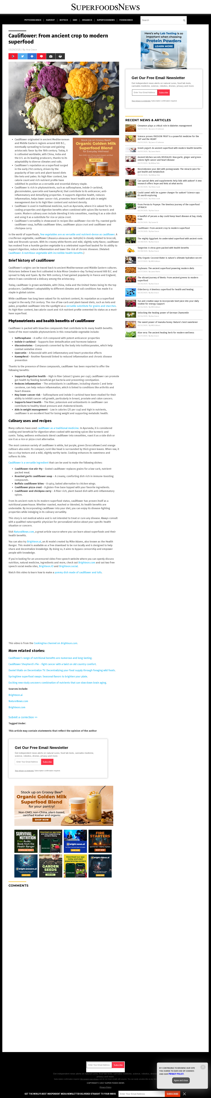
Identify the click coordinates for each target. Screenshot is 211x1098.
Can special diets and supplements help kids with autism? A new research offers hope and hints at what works (170, 182)
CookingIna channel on (55, 643)
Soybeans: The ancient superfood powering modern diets (166, 268)
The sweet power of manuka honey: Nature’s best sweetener (168, 322)
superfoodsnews (106, 20)
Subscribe (172, 1093)
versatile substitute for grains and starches (91, 306)
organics (87, 20)
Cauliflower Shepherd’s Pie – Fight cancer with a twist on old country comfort (52, 664)
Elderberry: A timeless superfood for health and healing (166, 289)
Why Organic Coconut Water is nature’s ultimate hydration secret (170, 258)
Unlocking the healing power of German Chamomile (163, 312)
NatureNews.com (18, 701)
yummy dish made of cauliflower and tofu (78, 572)
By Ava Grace (154, 211)
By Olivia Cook (154, 187)
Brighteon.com (86, 562)
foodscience (126, 20)
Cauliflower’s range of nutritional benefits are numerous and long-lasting (50, 658)
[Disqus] (63, 928)
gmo (75, 20)
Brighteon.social (68, 566)
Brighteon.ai (34, 541)
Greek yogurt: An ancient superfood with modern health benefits (170, 148)
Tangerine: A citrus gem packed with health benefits (163, 248)
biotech (64, 20)
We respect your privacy (89, 1079)
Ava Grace (31, 49)
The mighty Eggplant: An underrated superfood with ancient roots (170, 238)
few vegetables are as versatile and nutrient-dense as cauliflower (77, 234)
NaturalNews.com (24, 531)
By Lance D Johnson (156, 129)
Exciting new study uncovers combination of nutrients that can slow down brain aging (57, 682)
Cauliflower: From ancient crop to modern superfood (164, 228)
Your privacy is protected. (24, 771)
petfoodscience (32, 20)
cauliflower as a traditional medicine (58, 428)
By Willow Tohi (154, 163)
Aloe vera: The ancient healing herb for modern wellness (166, 332)
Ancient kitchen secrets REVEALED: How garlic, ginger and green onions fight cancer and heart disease (169, 158)
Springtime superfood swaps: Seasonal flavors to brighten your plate (47, 676)
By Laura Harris (154, 151)
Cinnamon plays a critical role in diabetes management (165, 125)
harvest (50, 20)
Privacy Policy (105, 1087)
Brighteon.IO (46, 566)
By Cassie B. (153, 222)
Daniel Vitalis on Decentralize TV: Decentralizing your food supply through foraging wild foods (61, 670)
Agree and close (181, 1080)
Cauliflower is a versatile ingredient (28, 462)
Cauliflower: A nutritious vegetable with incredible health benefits (45, 252)
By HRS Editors (154, 261)
